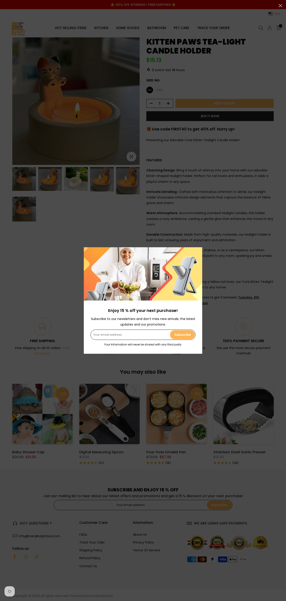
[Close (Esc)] (280, 5)
